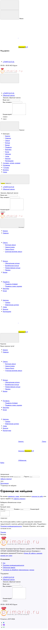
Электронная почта (6, 477)
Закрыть (4, 119)
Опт (4, 563)
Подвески (8, 147)
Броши (7, 145)
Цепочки (8, 154)
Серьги (7, 140)
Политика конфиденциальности (11, 526)
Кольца (7, 143)
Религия (7, 158)
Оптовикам (6, 165)
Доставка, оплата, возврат (11, 163)
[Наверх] (9, 472)
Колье (7, 152)
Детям (7, 156)
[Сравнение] (9, 322)
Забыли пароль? (6, 479)
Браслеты (8, 149)
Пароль (26, 477)
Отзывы (6, 167)
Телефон (17, 509)
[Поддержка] (9, 78)
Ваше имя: (6, 100)
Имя (1, 509)
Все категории (21, 227)
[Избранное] (27, 322)
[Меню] (9, 5)
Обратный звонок (9, 95)
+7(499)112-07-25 (9, 62)
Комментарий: (7, 114)
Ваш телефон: (7, 102)
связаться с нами (13, 496)
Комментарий (34, 509)
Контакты (6, 170)
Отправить (5, 116)
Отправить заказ (4, 518)
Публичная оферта (9, 567)
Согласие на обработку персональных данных (18, 570)
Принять (3, 532)
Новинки (8, 138)
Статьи (5, 172)
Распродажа (9, 161)
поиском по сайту (37, 496)
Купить (2, 504)
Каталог (7, 136)
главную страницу (19, 499)
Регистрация (4, 483)
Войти (2, 481)
